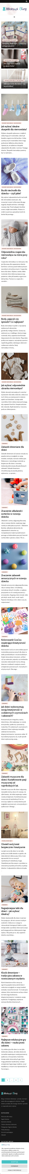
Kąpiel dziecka (5, 1119)
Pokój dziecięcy (7, 840)
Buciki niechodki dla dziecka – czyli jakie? (11, 192)
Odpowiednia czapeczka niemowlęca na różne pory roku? (14, 254)
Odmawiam (14, 1166)
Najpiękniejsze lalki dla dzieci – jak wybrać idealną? (12, 911)
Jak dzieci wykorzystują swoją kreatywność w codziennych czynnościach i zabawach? (14, 711)
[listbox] (14, 55)
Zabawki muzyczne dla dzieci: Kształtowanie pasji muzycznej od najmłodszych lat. (13, 781)
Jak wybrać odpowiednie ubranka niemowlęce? (13, 387)
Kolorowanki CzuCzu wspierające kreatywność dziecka (13, 642)
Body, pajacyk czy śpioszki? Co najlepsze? (12, 320)
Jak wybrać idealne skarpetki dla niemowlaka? (14, 128)
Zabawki (4, 443)
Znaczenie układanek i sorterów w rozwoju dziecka (12, 513)
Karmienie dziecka (6, 1122)
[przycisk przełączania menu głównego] (14, 17)
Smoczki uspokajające (7, 1132)
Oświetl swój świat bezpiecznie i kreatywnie (13, 846)
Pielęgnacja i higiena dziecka (9, 1127)
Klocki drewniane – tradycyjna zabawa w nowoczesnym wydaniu (13, 975)
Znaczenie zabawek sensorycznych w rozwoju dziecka (14, 578)
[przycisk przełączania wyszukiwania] (26, 1)
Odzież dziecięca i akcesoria (14, 80)
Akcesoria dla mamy (10, 40)
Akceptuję (14, 1162)
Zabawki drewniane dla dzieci (12, 448)
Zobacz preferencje (14, 1170)
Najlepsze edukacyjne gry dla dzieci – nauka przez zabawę (13, 1042)
